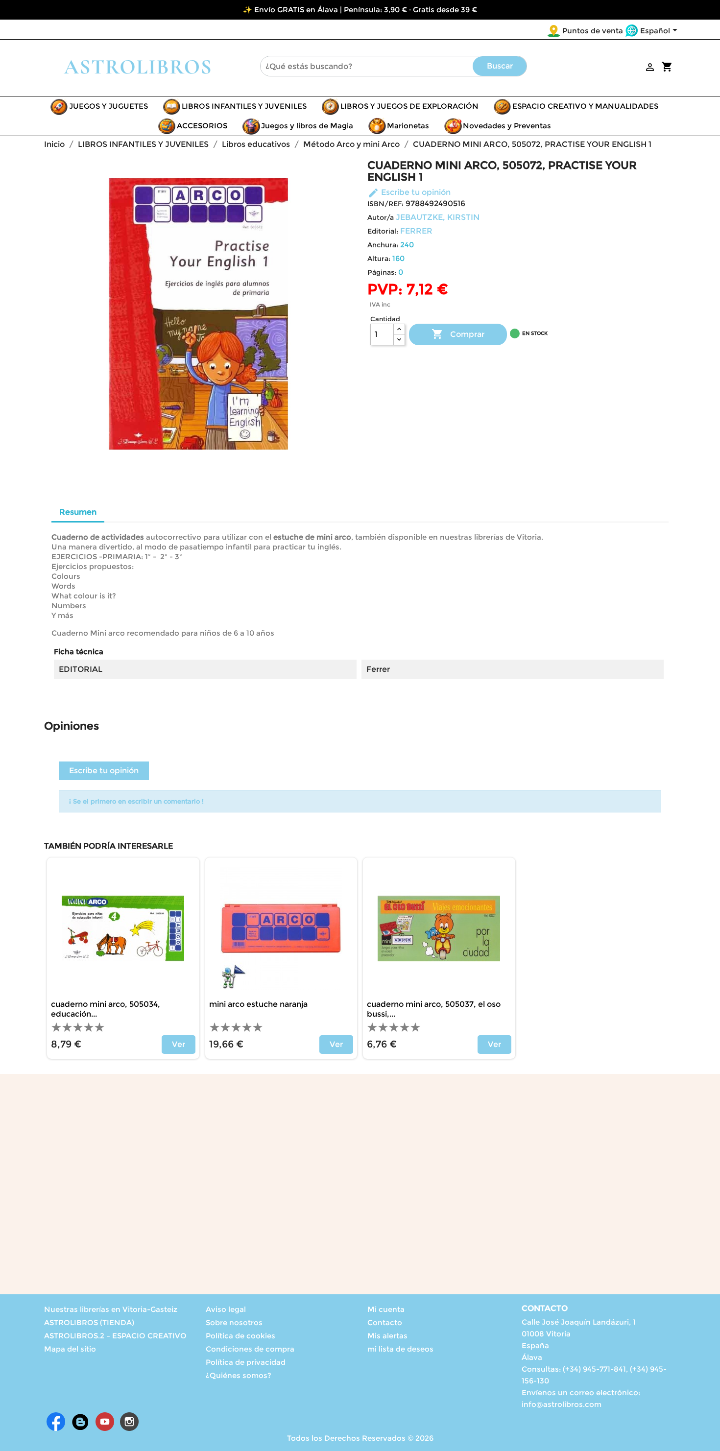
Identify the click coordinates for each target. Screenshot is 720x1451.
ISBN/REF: (385, 203)
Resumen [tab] (77, 512)
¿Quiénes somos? (238, 1375)
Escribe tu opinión (409, 192)
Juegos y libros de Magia (307, 125)
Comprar (458, 334)
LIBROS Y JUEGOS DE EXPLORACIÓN (409, 106)
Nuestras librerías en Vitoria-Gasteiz (110, 1309)
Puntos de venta (592, 30)
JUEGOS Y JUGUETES (108, 106)
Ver (178, 1044)
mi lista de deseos (400, 1349)
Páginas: (381, 272)
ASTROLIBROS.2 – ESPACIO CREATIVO (115, 1335)
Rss (80, 1421)
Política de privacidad (246, 1362)
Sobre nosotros (234, 1322)
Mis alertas (387, 1335)
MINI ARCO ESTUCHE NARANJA (258, 1004)
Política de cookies (240, 1335)
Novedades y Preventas (507, 125)
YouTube (105, 1421)
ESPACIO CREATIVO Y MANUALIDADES (585, 106)
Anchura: (382, 244)
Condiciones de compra (250, 1349)
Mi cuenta (386, 1309)
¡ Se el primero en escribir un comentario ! (136, 801)
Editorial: (382, 231)
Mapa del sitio (70, 1349)
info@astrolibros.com (561, 1404)
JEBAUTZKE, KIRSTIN (438, 217)
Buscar (500, 66)
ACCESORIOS (202, 125)
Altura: (378, 258)
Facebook (56, 1421)
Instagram (129, 1421)
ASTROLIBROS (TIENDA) (89, 1322)
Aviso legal (226, 1309)
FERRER (416, 231)
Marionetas (408, 125)
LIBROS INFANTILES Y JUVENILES (244, 106)
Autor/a (380, 217)
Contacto (384, 1322)
